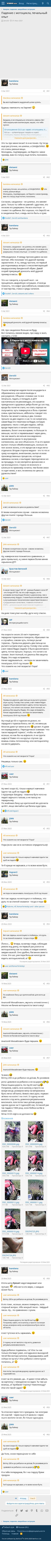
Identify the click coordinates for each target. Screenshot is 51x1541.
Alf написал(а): (9, 695)
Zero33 (6, 20)
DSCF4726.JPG (9, 1255)
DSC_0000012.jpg (10, 1202)
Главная (15, 1533)
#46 (48, 496)
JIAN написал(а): (10, 544)
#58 (48, 1278)
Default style (9, 1527)
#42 (48, 177)
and (9, 766)
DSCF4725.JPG (32, 1231)
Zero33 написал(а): (11, 502)
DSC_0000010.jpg (10, 1231)
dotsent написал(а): (11, 115)
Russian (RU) (23, 1527)
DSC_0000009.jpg (33, 1144)
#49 (48, 630)
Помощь (6, 1533)
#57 (48, 1058)
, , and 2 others (19, 293)
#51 (48, 784)
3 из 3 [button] (32, 1498)
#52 (48, 828)
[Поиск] (47, 3)
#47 (48, 537)
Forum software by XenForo (21, 1539)
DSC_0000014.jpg (33, 1173)
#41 (48, 91)
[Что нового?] (42, 3)
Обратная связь (8, 1531)
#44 (48, 311)
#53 (48, 882)
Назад (23, 1498)
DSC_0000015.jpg (10, 1173)
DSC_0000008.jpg (10, 1144)
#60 (48, 1434)
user (11, 773)
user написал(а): (10, 853)
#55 (48, 983)
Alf (10, 619)
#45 (48, 385)
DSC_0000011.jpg (33, 1202)
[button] (3, 3)
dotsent (13, 167)
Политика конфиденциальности (31, 1531)
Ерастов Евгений (18, 568)
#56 (48, 1022)
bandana (13, 81)
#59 (48, 1407)
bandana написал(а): (11, 184)
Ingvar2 (13, 872)
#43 (48, 235)
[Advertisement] (25, 48)
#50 (48, 689)
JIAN (11, 485)
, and (16, 218)
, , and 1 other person (25, 906)
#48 (48, 579)
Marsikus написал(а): (11, 98)
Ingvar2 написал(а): (11, 931)
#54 (48, 924)
